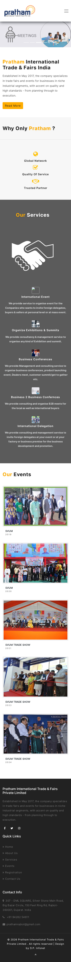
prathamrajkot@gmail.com (23, 924)
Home (8, 846)
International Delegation (35, 426)
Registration (13, 872)
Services (10, 859)
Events (9, 866)
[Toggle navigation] (65, 10)
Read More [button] (13, 105)
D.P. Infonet (37, 948)
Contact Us (12, 878)
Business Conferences (35, 359)
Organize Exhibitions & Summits (35, 330)
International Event (35, 296)
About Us (11, 853)
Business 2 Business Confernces (35, 397)
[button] (5, 34)
